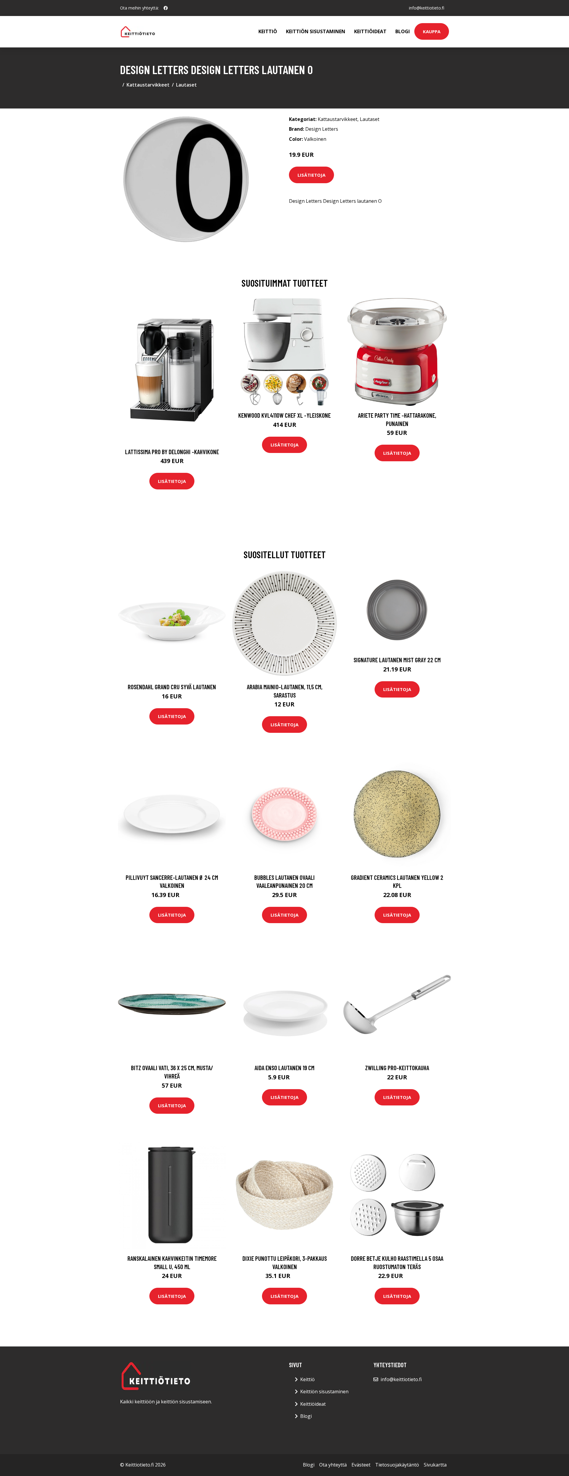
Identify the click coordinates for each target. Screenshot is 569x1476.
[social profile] (165, 8)
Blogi (402, 31)
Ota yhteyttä (333, 1464)
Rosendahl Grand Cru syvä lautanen (172, 686)
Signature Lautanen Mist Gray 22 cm (397, 659)
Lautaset (186, 85)
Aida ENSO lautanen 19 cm (284, 1067)
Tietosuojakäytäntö (397, 1464)
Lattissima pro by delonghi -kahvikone (172, 451)
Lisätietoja (311, 175)
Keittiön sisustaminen (315, 31)
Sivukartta (435, 1464)
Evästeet (360, 1464)
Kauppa (431, 31)
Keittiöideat (370, 31)
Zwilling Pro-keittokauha (397, 1067)
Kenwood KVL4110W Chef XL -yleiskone (284, 415)
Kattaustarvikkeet (148, 85)
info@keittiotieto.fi (426, 8)
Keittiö (267, 31)
